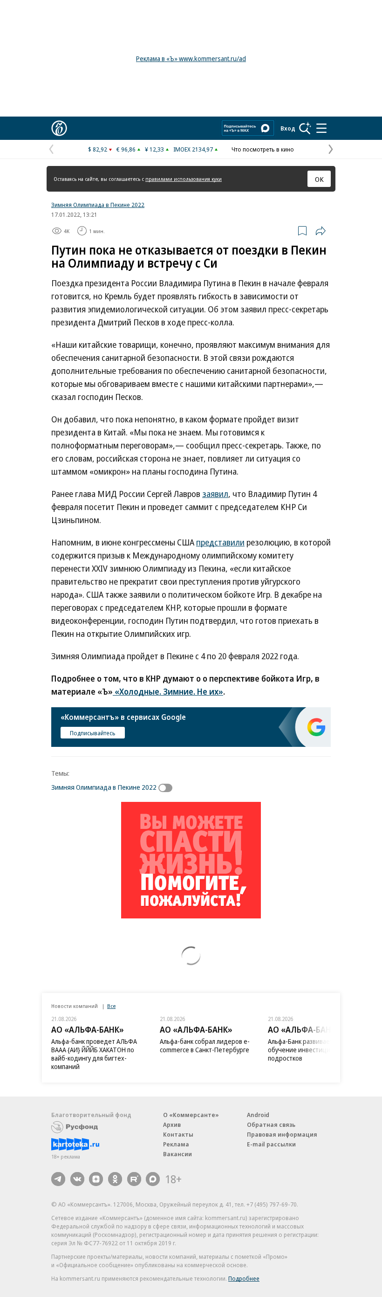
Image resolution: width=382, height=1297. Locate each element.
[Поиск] (305, 128)
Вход (287, 128)
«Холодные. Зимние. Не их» (168, 691)
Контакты (178, 1134)
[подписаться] (167, 788)
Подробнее (243, 1278)
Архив (172, 1124)
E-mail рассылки (271, 1144)
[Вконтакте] (77, 1179)
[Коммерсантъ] (59, 128)
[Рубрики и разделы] (321, 128)
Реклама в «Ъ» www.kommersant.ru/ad (191, 58)
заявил (215, 493)
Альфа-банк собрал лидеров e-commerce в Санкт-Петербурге (205, 1045)
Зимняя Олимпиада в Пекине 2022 (97, 204)
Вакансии (177, 1154)
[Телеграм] (58, 1179)
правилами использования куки (183, 178)
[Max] (153, 1179)
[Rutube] (134, 1179)
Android (258, 1115)
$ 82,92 (97, 149)
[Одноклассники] (115, 1179)
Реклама (176, 1144)
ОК (319, 179)
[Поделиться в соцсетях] (320, 230)
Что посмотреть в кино (263, 149)
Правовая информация (282, 1134)
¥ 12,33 (154, 149)
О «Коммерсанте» (191, 1115)
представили (220, 542)
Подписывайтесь (93, 733)
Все (111, 1005)
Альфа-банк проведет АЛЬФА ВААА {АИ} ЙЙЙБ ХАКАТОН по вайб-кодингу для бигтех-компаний (94, 1054)
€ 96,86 (126, 149)
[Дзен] (96, 1179)
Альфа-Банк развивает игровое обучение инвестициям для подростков (313, 1049)
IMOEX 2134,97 (193, 149)
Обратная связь (271, 1124)
